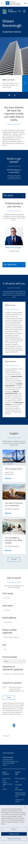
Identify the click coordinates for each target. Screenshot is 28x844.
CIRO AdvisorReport (19, 789)
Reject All (14, 829)
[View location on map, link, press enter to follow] (14, 727)
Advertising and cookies (19, 800)
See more (14, 559)
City (4, 645)
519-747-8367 (10, 763)
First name (7, 594)
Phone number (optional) (9, 631)
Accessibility (18, 785)
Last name (7, 606)
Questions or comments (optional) (12, 668)
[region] (14, 727)
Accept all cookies (14, 834)
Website (4, 789)
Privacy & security (20, 778)
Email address (9, 618)
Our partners (10, 265)
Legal (16, 781)
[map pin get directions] (14, 726)
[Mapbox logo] (6, 736)
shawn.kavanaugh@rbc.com (10, 761)
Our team (8, 196)
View (25, 3)
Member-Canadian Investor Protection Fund (20, 794)
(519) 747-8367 (9, 83)
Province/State (9, 657)
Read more (8, 478)
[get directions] (14, 726)
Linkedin (4, 765)
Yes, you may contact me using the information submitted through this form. (16, 689)
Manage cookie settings (14, 838)
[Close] (25, 806)
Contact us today (14, 177)
